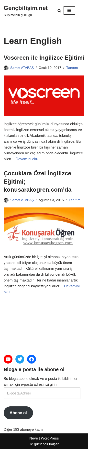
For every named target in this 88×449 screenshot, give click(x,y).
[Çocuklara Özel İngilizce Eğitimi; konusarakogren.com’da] (44, 228)
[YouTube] (8, 359)
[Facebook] (31, 359)
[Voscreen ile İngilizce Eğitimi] (44, 95)
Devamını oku (27, 159)
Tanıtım (72, 68)
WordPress (50, 438)
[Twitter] (19, 359)
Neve (33, 438)
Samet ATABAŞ (22, 68)
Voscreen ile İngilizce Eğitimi (44, 57)
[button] (59, 10)
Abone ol (18, 413)
